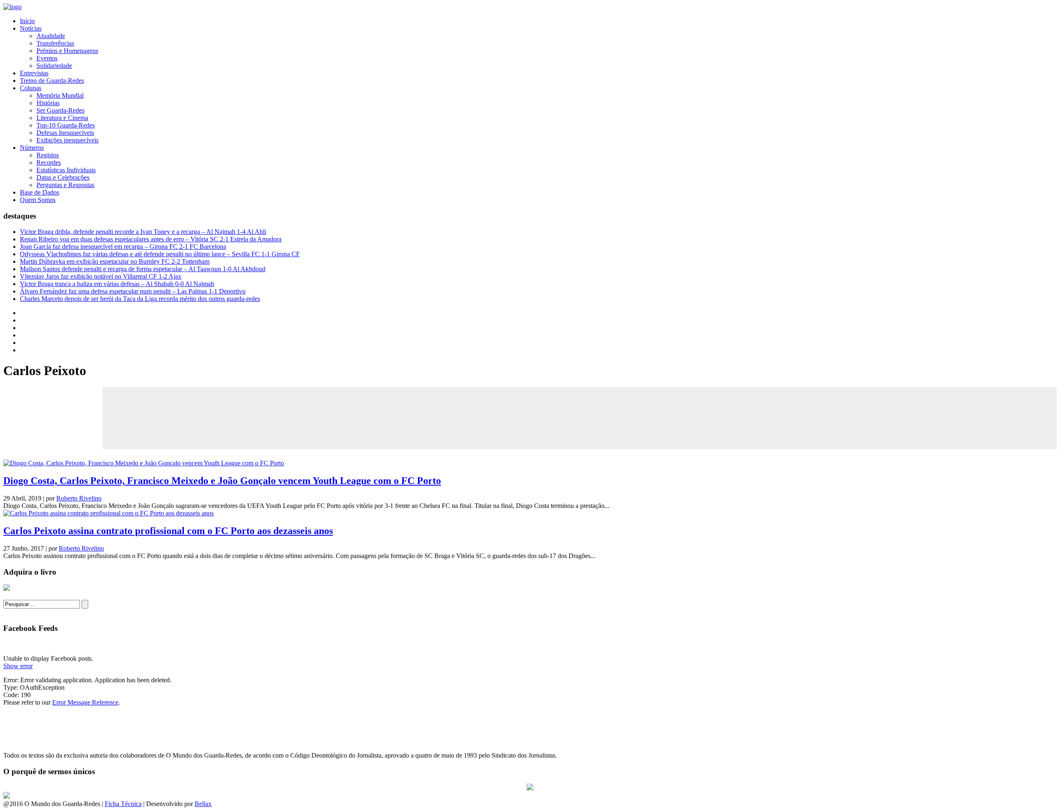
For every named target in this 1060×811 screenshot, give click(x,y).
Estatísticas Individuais (66, 169)
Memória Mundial (60, 95)
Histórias (48, 102)
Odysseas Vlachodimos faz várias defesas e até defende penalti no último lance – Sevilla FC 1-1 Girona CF (160, 253)
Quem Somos (37, 199)
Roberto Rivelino (78, 498)
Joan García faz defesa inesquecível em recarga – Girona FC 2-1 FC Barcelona (123, 246)
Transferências (55, 43)
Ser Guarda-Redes (60, 110)
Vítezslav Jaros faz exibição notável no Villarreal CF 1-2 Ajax (100, 276)
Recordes (48, 162)
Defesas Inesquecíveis (65, 132)
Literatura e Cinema (62, 117)
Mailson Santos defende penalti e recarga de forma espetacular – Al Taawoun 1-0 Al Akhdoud (142, 268)
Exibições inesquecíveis (67, 140)
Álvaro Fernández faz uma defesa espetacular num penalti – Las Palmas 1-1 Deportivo (133, 291)
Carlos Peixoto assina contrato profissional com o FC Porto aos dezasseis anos (168, 530)
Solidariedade (54, 65)
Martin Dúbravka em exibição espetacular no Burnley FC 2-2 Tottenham (115, 261)
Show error (18, 665)
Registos (47, 155)
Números (32, 147)
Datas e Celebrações (62, 177)
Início (27, 20)
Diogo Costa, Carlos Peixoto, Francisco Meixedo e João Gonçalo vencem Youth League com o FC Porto (222, 480)
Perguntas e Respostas (65, 184)
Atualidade (50, 35)
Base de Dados (39, 192)
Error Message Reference (85, 702)
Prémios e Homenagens (67, 50)
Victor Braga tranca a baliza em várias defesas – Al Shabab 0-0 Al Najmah (117, 283)
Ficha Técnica (123, 803)
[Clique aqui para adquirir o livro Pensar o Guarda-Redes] (6, 588)
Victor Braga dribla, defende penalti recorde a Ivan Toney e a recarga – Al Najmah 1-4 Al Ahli (143, 231)
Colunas (30, 87)
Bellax (203, 803)
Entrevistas (34, 73)
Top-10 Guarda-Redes (65, 125)
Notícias (30, 28)
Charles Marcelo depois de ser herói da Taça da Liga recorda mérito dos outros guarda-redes (140, 298)
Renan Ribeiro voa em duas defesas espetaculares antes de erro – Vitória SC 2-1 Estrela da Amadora (151, 239)
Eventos (47, 58)
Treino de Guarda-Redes (52, 80)
